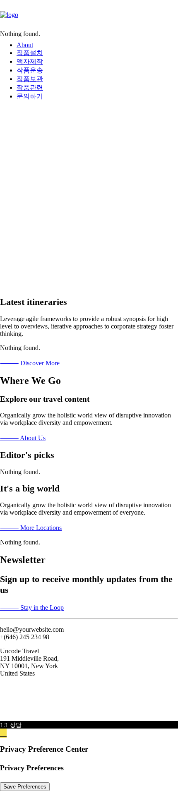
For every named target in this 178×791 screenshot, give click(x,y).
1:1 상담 (11, 725)
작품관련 (30, 87)
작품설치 (30, 52)
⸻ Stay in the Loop (32, 607)
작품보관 (30, 78)
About (25, 44)
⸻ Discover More (30, 363)
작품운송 (30, 70)
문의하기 (30, 96)
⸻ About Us (23, 437)
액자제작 (30, 61)
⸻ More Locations (31, 527)
